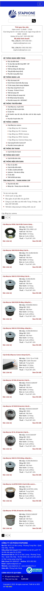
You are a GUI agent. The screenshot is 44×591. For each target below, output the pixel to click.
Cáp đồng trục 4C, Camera (18, 128)
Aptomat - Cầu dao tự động (16, 172)
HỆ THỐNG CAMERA (10, 122)
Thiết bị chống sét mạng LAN (16, 95)
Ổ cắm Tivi (11, 112)
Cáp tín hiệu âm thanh (14, 152)
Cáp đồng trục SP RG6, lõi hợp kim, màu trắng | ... (17, 510)
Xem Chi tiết (36, 241)
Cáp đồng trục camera (14, 125)
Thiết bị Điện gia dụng (14, 177)
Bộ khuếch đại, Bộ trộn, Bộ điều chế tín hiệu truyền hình (23, 115)
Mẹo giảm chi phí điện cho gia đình (17, 199)
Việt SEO (9, 586)
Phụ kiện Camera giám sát (16, 145)
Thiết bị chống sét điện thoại (16, 69)
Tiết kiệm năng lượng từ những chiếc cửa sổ (20, 207)
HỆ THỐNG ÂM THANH (11, 148)
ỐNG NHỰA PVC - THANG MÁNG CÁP (16, 180)
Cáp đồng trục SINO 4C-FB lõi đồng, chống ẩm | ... (17, 328)
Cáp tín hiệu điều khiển (14, 167)
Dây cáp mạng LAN (13, 80)
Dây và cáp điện (12, 165)
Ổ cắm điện (11, 175)
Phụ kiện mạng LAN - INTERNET (17, 100)
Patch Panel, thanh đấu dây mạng (18, 83)
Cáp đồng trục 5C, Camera (18, 131)
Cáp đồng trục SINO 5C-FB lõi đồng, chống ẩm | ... (17, 458)
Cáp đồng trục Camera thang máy (20, 140)
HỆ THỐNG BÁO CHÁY (11, 155)
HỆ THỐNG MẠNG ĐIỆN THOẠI (14, 58)
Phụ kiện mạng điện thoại (15, 74)
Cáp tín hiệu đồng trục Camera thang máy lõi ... (17, 355)
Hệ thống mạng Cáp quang (16, 98)
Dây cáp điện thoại (13, 61)
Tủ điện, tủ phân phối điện (15, 170)
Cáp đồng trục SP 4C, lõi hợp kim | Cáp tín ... (16, 432)
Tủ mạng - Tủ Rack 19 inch (16, 90)
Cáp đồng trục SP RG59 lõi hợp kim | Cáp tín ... (17, 406)
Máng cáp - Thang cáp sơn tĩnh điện (18, 186)
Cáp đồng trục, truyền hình (16, 107)
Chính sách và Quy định (13, 196)
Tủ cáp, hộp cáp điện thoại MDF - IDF (18, 64)
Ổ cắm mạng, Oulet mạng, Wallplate (18, 85)
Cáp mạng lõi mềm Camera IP (17, 143)
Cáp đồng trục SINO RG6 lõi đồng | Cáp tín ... (16, 250)
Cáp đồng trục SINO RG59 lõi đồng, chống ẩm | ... (17, 302)
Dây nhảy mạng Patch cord (16, 88)
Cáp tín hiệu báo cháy (14, 158)
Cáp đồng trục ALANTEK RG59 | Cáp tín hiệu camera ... (19, 484)
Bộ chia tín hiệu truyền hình (16, 109)
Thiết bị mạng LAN (13, 93)
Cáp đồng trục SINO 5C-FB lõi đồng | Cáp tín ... (16, 276)
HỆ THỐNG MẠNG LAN (11, 77)
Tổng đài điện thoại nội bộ (15, 71)
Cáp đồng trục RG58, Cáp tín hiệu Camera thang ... (18, 224)
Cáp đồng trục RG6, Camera (18, 137)
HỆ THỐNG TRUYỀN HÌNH (12, 103)
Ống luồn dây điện (13, 184)
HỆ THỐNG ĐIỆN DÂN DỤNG (13, 161)
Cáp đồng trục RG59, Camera (19, 134)
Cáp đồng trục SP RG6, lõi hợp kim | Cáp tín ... (16, 380)
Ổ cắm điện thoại (13, 66)
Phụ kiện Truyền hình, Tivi (15, 118)
